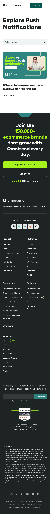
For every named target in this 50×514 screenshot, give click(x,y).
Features (6, 244)
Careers (9, 340)
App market (7, 271)
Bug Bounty (7, 362)
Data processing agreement (33, 502)
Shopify (30, 244)
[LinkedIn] (22, 494)
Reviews (6, 258)
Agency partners (33, 293)
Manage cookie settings (16, 507)
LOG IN (41, 297)
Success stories (9, 353)
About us (6, 331)
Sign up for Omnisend (25, 164)
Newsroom (7, 367)
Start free (36, 5)
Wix (28, 266)
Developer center (9, 266)
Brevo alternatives (10, 306)
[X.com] (16, 495)
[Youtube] (33, 494)
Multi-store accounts (11, 253)
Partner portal (32, 297)
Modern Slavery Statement (33, 507)
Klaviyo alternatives (10, 302)
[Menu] (45, 7)
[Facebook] (11, 494)
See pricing (25, 173)
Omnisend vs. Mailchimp (12, 297)
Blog (4, 345)
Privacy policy (21, 504)
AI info (5, 371)
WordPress (31, 258)
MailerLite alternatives (11, 311)
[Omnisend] (12, 6)
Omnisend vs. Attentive (12, 289)
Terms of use (11, 504)
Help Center (7, 262)
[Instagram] (27, 495)
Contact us (7, 336)
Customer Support (10, 358)
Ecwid (29, 275)
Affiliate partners (33, 289)
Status (21, 502)
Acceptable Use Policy (34, 504)
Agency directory (33, 302)
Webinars (6, 349)
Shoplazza (31, 271)
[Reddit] (38, 495)
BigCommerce (32, 253)
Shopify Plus (32, 249)
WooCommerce (33, 262)
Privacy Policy (25, 401)
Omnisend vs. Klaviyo (11, 293)
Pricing (5, 249)
